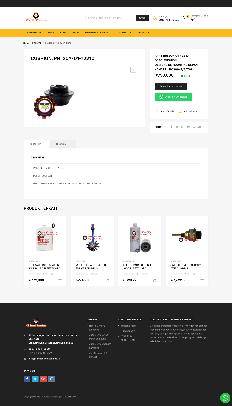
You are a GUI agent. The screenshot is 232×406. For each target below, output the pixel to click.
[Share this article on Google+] (182, 127)
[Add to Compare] (61, 227)
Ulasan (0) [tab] (63, 144)
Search (142, 18)
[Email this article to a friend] (199, 127)
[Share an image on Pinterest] (188, 127)
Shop (76, 32)
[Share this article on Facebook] (171, 127)
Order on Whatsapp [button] (176, 96)
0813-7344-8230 (166, 20)
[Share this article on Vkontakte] (194, 127)
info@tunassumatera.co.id (44, 358)
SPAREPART (37, 43)
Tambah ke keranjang (171, 86)
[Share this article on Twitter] (177, 127)
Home (51, 32)
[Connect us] (27, 379)
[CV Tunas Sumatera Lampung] (36, 21)
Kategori (32, 32)
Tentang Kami (128, 325)
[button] (133, 69)
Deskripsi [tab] (36, 144)
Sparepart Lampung (97, 32)
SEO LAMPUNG (69, 397)
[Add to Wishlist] (61, 222)
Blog (63, 32)
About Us (143, 32)
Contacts (125, 32)
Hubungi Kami (128, 331)
